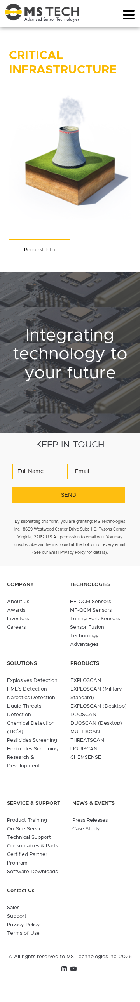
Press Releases (90, 820)
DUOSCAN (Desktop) (96, 723)
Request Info (39, 249)
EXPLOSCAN (85, 680)
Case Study (86, 829)
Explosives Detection (32, 680)
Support (16, 916)
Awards (16, 610)
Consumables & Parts (32, 846)
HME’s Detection (27, 689)
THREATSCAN (87, 740)
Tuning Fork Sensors (95, 618)
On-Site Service (26, 829)
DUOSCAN (83, 714)
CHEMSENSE (85, 757)
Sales (13, 907)
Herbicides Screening (32, 749)
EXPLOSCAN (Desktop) (98, 706)
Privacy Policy (23, 924)
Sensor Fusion (87, 627)
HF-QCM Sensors (90, 601)
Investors (18, 618)
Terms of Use (23, 933)
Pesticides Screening (32, 740)
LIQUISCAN (84, 749)
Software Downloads (32, 871)
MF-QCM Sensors (91, 610)
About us (18, 601)
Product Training (27, 820)
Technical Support (29, 837)
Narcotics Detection (31, 697)
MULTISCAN (85, 731)
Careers (16, 627)
